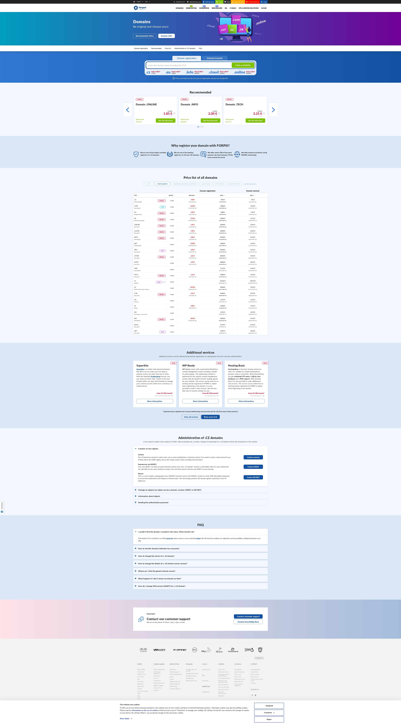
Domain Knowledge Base (248, 622)
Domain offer (166, 36)
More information (154, 401)
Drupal (171, 679)
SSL (226, 8)
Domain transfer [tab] (215, 58)
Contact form (254, 672)
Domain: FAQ (157, 688)
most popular (162, 184)
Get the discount (165, 120)
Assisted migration (175, 689)
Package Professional (192, 673)
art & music (206, 184)
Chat (228, 2)
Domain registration (141, 48)
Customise (268, 713)
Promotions (140, 677)
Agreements (140, 686)
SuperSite (140, 369)
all (149, 184)
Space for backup (223, 685)
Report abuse (254, 677)
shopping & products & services (184, 184)
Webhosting (191, 8)
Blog (138, 696)
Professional (156, 376)
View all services (191, 417)
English (139, 1)
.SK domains (157, 681)
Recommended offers (145, 36)
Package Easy (189, 678)
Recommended (156, 48)
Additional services (159, 683)
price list (170, 538)
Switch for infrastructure (222, 692)
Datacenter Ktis (238, 681)
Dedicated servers (223, 672)
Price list (168, 48)
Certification (140, 672)
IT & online (220, 184)
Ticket (220, 2)
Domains (156, 690)
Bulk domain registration (157, 672)
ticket (198, 538)
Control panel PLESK (224, 678)
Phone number (255, 674)
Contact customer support (248, 616)
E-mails (233, 8)
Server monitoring (223, 687)
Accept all (269, 706)
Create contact (253, 457)
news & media (234, 184)
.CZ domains (157, 676)
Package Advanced (191, 676)
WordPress (173, 669)
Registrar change (158, 685)
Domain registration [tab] (186, 58)
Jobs (138, 679)
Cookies (139, 689)
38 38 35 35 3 (180, 2)
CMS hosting (173, 686)
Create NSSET (253, 467)
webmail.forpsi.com (195, 2)
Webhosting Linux (175, 672)
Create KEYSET (253, 477)
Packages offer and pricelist (191, 670)
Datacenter (140, 684)
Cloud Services (206, 669)
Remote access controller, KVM (222, 681)
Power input (237, 677)
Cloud (263, 8)
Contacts (253, 683)
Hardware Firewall (223, 689)
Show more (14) (210, 417)
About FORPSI (141, 669)
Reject (269, 719)
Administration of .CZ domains (184, 48)
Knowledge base (255, 669)
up (258, 658)
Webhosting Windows (176, 674)
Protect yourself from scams (257, 680)
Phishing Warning (254, 2)
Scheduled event (239, 2)
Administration (209, 2)
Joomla (172, 677)
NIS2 (138, 698)
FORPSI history (141, 674)
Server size (237, 674)
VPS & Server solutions (249, 8)
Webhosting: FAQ (174, 684)
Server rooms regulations (238, 684)
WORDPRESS (204, 8)
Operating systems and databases (223, 675)
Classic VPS (221, 669)
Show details (124, 718)
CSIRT (138, 693)
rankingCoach (206, 692)
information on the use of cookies (145, 710)
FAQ (200, 48)
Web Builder (217, 8)
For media (140, 681)
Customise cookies (142, 691)
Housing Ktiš (238, 669)
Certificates (205, 681)
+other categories (250, 184)
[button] (2, 507)
